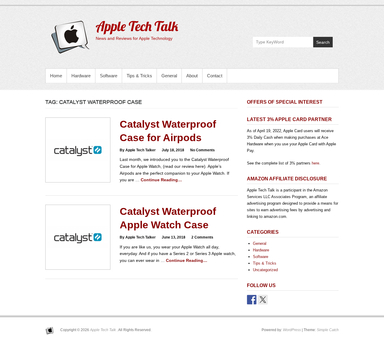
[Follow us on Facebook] (251, 299)
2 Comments (202, 237)
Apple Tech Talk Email (328, 23)
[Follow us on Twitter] (263, 299)
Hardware (81, 75)
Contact (214, 75)
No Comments (202, 150)
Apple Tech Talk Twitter (315, 23)
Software (108, 75)
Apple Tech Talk (137, 26)
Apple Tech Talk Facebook (302, 23)
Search (323, 42)
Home (56, 75)
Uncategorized (265, 270)
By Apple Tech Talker (138, 150)
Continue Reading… (161, 179)
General (169, 75)
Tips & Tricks (139, 75)
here (315, 163)
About (192, 75)
